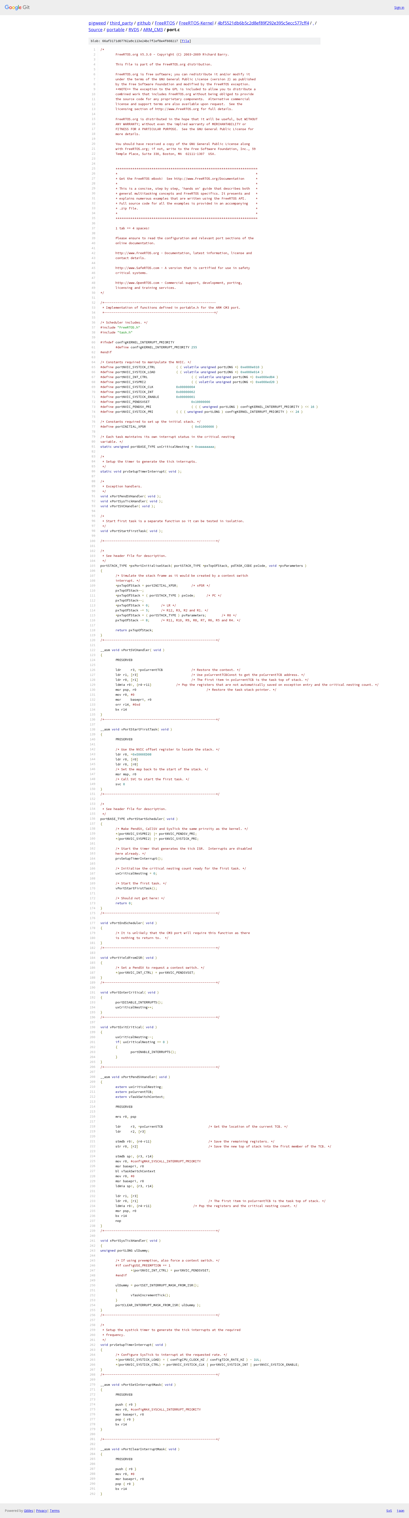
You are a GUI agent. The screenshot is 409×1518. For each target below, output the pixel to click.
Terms (55, 1510)
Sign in (399, 7)
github (144, 23)
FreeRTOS (165, 23)
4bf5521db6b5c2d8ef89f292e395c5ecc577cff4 (263, 23)
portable (115, 29)
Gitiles (28, 1510)
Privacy (41, 1510)
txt (389, 1510)
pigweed (97, 23)
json (400, 1510)
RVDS (134, 29)
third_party (121, 23)
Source (95, 29)
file (185, 41)
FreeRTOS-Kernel (196, 23)
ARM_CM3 (153, 29)
